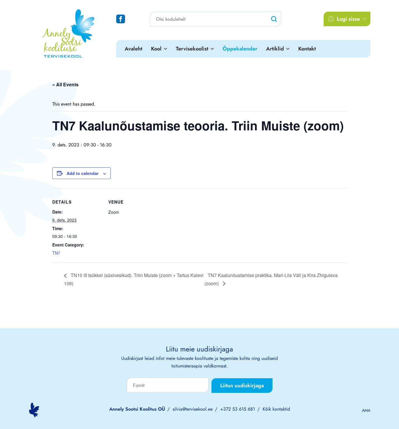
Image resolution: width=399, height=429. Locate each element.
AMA (366, 410)
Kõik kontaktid (276, 409)
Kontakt (307, 48)
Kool (156, 48)
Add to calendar (82, 173)
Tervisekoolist (192, 48)
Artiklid (275, 48)
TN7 (56, 253)
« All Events (65, 84)
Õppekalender (240, 48)
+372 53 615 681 (237, 409)
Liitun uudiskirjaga (242, 385)
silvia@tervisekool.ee (193, 409)
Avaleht (133, 48)
